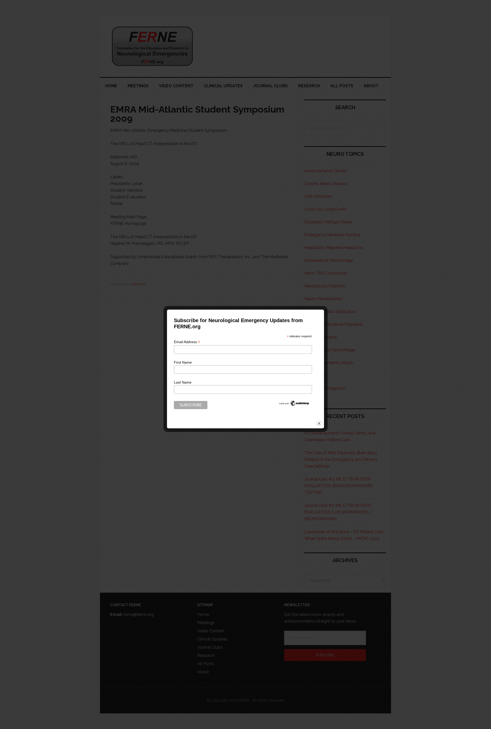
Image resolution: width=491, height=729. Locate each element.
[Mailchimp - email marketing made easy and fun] (294, 404)
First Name (183, 362)
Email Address (187, 342)
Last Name (183, 382)
